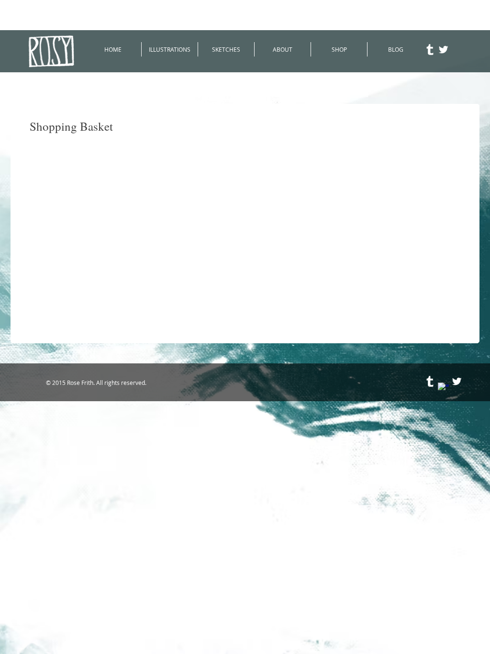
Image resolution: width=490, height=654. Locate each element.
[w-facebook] (443, 388)
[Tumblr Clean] (429, 49)
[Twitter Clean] (443, 49)
